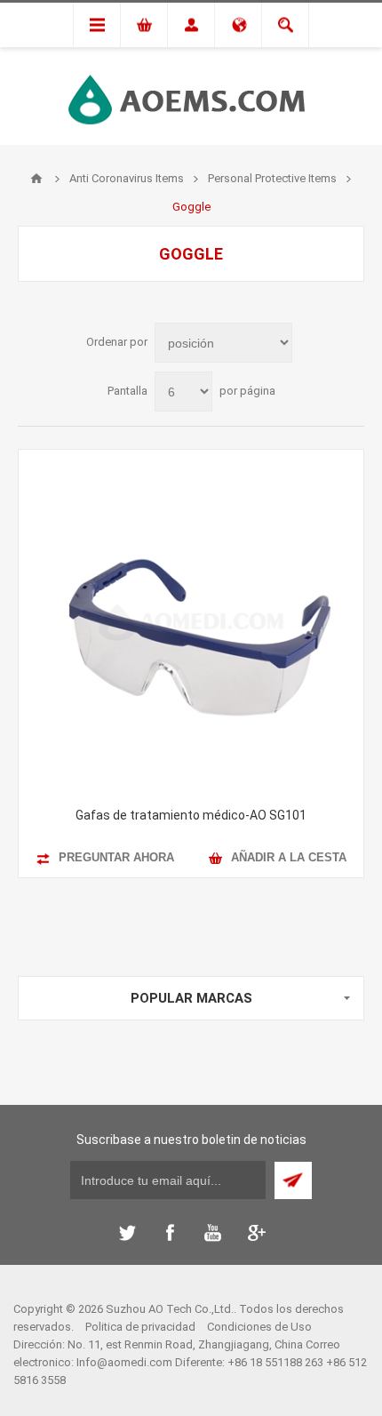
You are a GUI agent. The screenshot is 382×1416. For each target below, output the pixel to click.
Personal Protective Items (272, 178)
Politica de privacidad (140, 1326)
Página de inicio (36, 178)
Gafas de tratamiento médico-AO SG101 (191, 815)
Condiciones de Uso (259, 1326)
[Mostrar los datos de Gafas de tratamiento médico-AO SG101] (191, 622)
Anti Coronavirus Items (126, 178)
